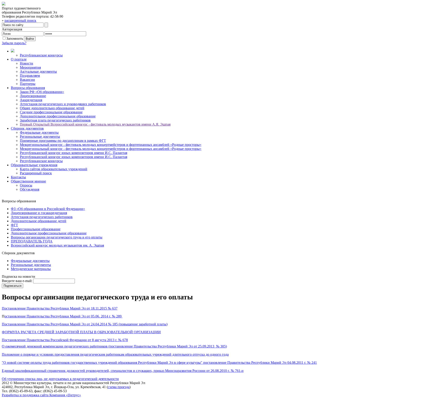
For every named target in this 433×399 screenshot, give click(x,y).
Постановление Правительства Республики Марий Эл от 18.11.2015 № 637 (59, 308)
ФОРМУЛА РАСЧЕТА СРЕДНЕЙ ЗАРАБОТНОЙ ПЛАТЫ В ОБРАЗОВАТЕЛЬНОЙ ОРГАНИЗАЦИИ (81, 332)
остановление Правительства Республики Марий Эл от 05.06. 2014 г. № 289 (63, 316)
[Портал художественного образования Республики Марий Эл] (3, 4)
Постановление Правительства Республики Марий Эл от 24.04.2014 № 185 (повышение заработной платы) (85, 324)
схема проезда (118, 387)
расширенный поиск (20, 20)
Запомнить (14, 38)
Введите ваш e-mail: (17, 281)
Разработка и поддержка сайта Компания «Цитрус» (41, 395)
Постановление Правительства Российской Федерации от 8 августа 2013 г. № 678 (65, 340)
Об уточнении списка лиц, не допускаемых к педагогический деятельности (60, 379)
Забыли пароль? (14, 43)
